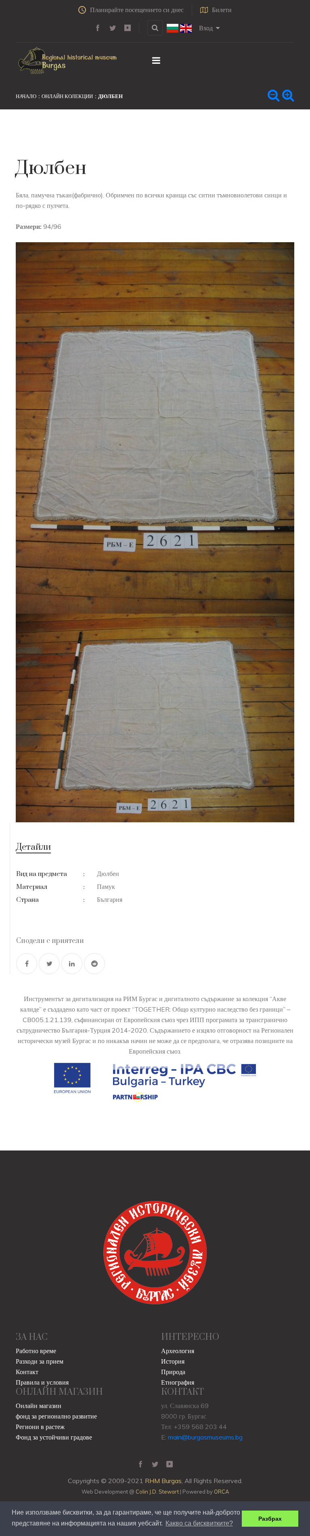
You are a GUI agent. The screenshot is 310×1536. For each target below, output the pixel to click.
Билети (222, 10)
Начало (26, 96)
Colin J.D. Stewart (157, 1491)
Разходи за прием (39, 1361)
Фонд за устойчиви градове (54, 1437)
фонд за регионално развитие (56, 1416)
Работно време (36, 1351)
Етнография (177, 1382)
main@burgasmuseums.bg (205, 1437)
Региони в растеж (40, 1427)
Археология (177, 1351)
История (172, 1361)
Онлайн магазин (38, 1406)
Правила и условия (42, 1382)
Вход (206, 28)
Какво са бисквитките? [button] (199, 1523)
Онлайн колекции (67, 96)
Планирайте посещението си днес (137, 10)
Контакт (27, 1372)
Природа (173, 1372)
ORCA (221, 1491)
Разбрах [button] (270, 1518)
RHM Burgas (163, 1481)
